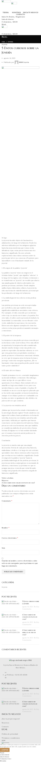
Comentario (7, 501)
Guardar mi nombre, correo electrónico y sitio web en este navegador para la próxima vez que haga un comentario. (20, 563)
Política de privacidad (10, 734)
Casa (3, 42)
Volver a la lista (7, 478)
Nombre (5, 528)
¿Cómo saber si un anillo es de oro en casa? (29, 632)
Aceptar (5, 750)
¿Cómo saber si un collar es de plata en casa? (29, 617)
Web (3, 548)
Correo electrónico (10, 538)
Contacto (5, 727)
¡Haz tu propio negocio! (11, 719)
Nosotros (5, 723)
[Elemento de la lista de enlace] (20, 676)
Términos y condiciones (11, 738)
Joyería (10, 42)
